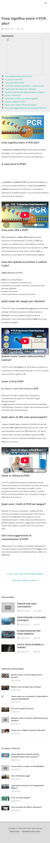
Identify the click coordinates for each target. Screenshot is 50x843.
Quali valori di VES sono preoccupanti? (21, 99)
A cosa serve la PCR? (14, 80)
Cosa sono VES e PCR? (14, 83)
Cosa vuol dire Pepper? (21, 798)
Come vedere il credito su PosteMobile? (27, 766)
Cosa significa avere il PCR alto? (18, 76)
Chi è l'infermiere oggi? (20, 776)
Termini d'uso (14, 831)
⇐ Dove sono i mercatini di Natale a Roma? (25, 574)
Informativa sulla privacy (31, 831)
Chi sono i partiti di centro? (22, 709)
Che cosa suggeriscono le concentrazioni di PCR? (26, 108)
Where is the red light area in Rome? (26, 687)
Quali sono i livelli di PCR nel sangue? (21, 105)
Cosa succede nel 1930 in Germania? (26, 807)
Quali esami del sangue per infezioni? (20, 89)
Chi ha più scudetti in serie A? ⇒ (25, 580)
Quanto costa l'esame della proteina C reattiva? (25, 92)
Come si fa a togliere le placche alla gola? (28, 730)
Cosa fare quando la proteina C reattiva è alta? (24, 86)
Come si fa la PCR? (13, 95)
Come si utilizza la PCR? (15, 102)
